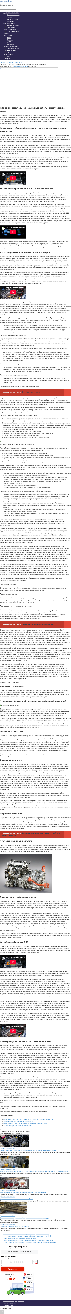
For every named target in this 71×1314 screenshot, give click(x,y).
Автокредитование (13, 25)
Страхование (11, 27)
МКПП (9, 42)
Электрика (6, 59)
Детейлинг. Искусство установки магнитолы (14, 1226)
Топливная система (9, 50)
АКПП (9, 38)
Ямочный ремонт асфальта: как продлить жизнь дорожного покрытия (26, 1234)
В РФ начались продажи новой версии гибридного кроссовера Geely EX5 (27, 1236)
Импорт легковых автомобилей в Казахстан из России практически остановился (29, 1242)
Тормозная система (13, 48)
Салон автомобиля (13, 31)
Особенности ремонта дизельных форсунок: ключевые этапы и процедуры (24, 1218)
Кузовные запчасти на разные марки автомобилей (16, 1199)
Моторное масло (12, 19)
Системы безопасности (10, 46)
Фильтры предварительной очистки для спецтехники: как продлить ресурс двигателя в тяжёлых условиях (34, 1171)
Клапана (9, 17)
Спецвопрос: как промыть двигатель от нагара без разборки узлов (25, 1124)
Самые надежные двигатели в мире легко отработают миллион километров (28, 1119)
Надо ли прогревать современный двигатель (18, 1121)
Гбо (8, 52)
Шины (9, 56)
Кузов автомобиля (9, 29)
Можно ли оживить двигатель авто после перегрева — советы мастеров (23, 1192)
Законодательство (9, 23)
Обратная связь (8, 1305)
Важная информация (10, 1303)
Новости (6, 34)
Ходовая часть (8, 54)
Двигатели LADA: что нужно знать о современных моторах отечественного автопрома (28, 1150)
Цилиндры (10, 21)
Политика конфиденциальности (13, 1301)
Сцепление (10, 44)
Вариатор (10, 40)
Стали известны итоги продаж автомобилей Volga (19, 1238)
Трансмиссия (7, 36)
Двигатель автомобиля (11, 13)
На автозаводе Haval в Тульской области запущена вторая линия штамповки (28, 1240)
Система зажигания (13, 15)
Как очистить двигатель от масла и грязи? (17, 1126)
